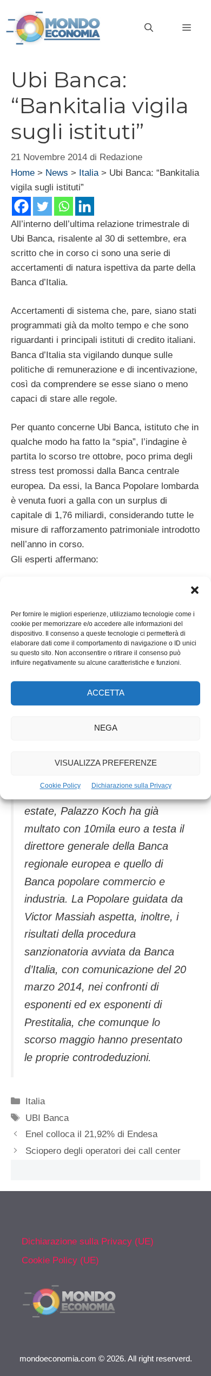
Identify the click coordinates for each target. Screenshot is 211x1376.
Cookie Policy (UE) (60, 1260)
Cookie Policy (60, 785)
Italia (88, 173)
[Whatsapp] (63, 206)
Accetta (105, 693)
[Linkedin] (84, 206)
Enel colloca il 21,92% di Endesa (91, 1134)
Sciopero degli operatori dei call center (103, 1151)
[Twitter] (42, 206)
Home (23, 173)
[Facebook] (21, 206)
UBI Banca (47, 1118)
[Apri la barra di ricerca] (149, 28)
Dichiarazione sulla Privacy (131, 785)
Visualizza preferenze (106, 763)
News (56, 173)
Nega (105, 728)
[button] (194, 591)
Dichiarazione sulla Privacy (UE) (88, 1241)
